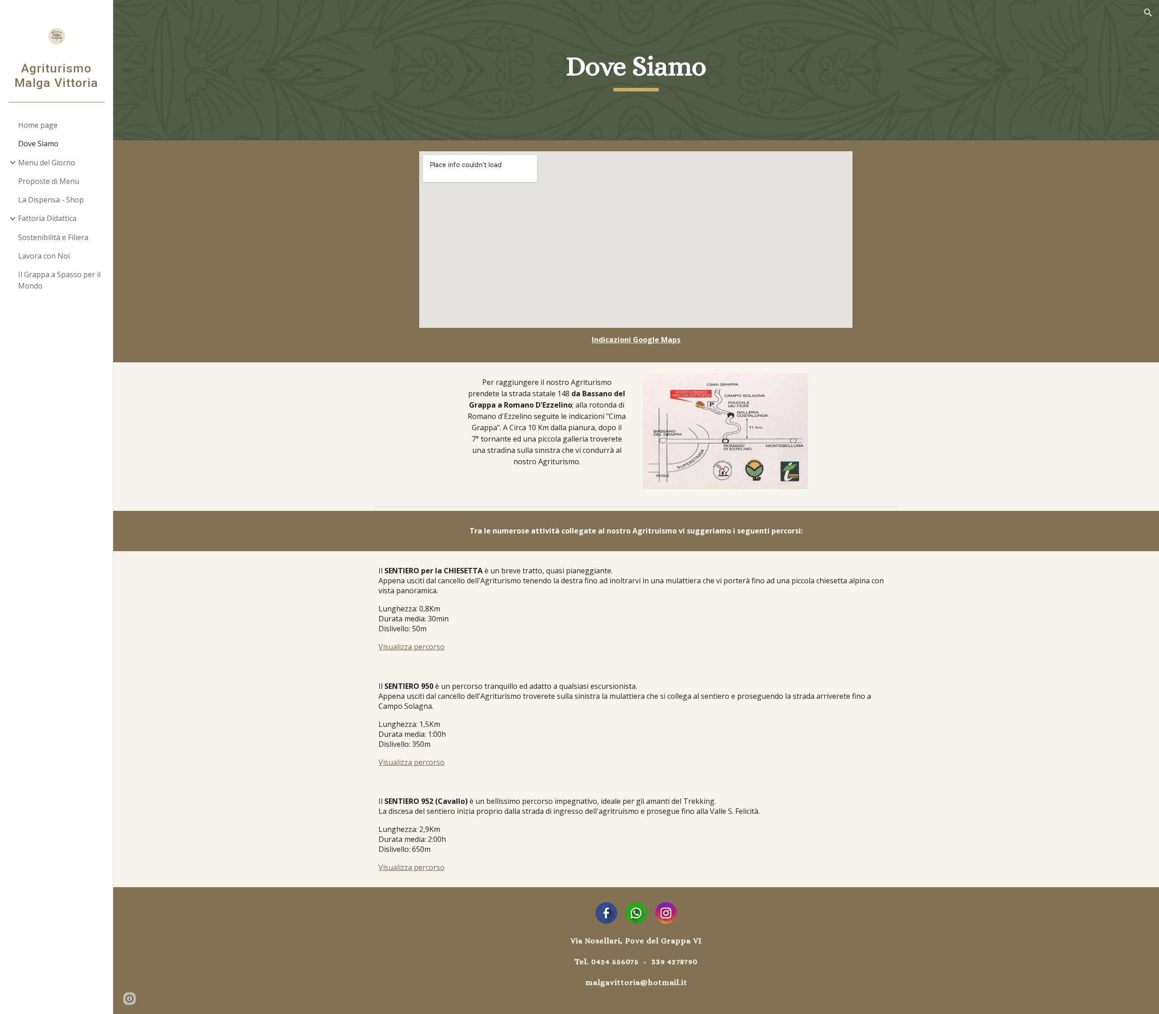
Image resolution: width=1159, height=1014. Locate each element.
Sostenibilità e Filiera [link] (53, 237)
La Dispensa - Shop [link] (51, 200)
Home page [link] (37, 125)
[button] (1148, 13)
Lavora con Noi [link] (44, 256)
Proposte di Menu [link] (48, 181)
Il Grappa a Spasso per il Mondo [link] (59, 280)
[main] (636, 70)
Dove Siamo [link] (38, 144)
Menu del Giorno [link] (46, 163)
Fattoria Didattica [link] (47, 218)
